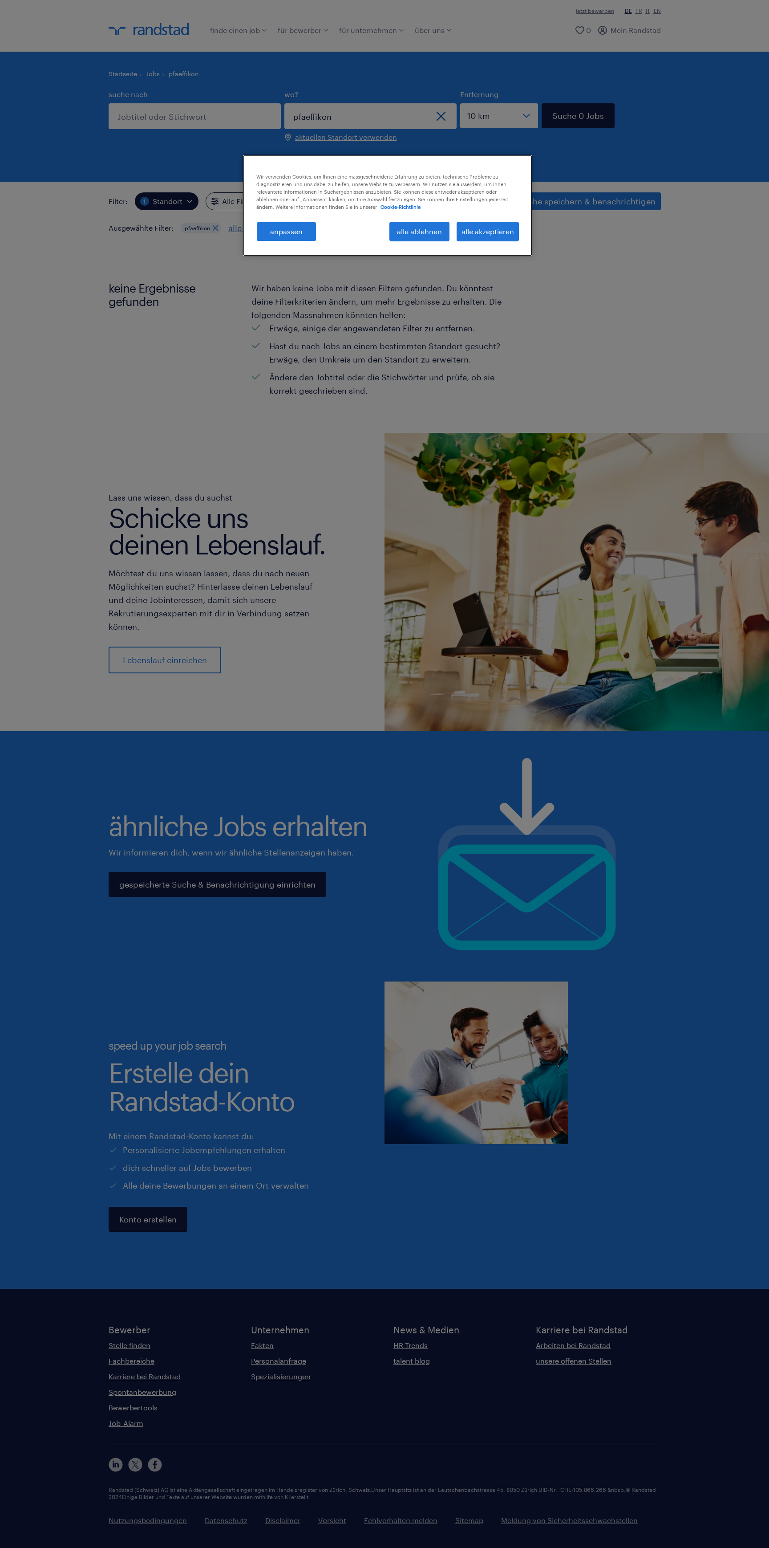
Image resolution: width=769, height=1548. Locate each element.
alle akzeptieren (487, 231)
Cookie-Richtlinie (400, 207)
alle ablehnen (419, 231)
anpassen (286, 231)
